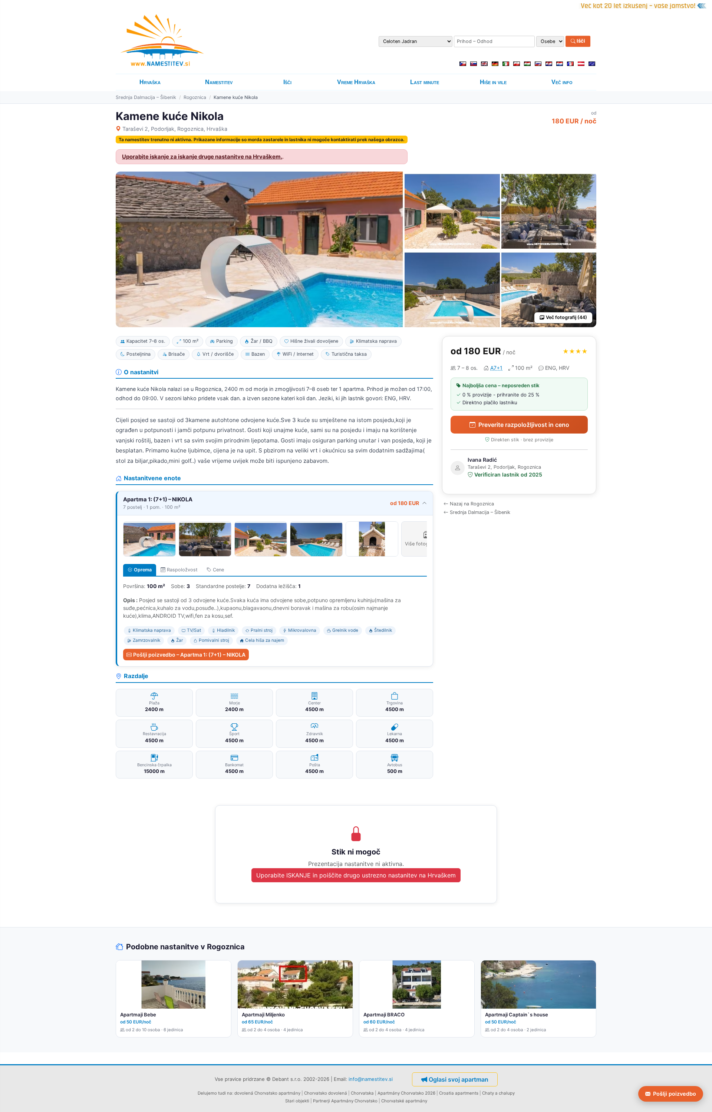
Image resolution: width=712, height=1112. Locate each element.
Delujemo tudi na (215, 1093)
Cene (218, 569)
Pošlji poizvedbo (674, 1094)
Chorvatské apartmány (404, 1100)
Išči (580, 41)
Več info (562, 82)
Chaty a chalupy (498, 1093)
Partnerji (321, 1100)
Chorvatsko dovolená (325, 1093)
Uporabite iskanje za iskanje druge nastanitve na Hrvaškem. (202, 156)
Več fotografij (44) (566, 317)
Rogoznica (195, 97)
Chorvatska (362, 1093)
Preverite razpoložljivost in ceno (523, 424)
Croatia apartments (458, 1093)
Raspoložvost (182, 569)
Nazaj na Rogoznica (472, 504)
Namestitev (219, 82)
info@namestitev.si (371, 1079)
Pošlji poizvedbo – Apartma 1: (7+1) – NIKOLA (189, 654)
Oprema (143, 569)
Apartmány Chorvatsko (354, 1100)
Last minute (424, 82)
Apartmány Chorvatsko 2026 (406, 1093)
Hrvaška (150, 82)
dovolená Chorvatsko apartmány (267, 1093)
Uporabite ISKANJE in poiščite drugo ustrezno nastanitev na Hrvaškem (356, 875)
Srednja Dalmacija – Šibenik (146, 97)
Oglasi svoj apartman (458, 1079)
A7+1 (496, 368)
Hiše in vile (493, 82)
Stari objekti (297, 1100)
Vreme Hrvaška (356, 82)
